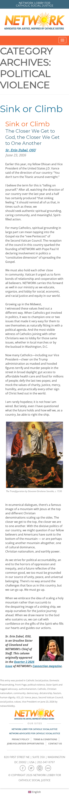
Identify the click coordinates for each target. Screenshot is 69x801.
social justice (6, 701)
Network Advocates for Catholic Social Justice (34, 733)
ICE (18, 697)
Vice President (29, 701)
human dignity (7, 697)
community (19, 693)
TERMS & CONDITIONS (45, 739)
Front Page (21, 684)
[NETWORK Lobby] (34, 22)
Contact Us (55, 743)
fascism (57, 693)
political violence (36, 684)
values (17, 701)
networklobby (7, 705)
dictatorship (45, 693)
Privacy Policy (20, 739)
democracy (32, 693)
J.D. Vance (26, 697)
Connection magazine (47, 666)
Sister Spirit (52, 684)
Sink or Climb (31, 108)
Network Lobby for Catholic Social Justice (34, 729)
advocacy (13, 688)
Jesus (34, 697)
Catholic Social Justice (37, 680)
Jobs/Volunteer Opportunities (25, 743)
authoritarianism (27, 688)
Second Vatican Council (50, 697)
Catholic (42, 688)
